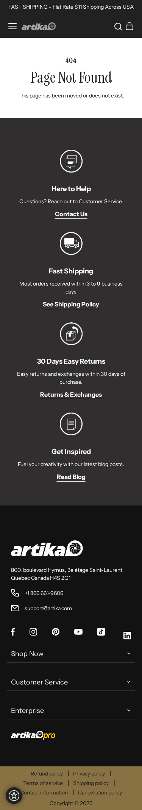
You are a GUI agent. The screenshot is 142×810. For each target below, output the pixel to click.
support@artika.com (48, 608)
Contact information (44, 792)
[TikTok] (101, 633)
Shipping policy (91, 783)
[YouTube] (78, 632)
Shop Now (27, 654)
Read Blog (71, 476)
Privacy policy (89, 773)
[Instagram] (33, 633)
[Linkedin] (127, 637)
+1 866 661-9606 (44, 593)
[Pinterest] (55, 633)
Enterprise (27, 710)
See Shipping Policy (71, 304)
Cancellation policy (100, 792)
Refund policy (47, 773)
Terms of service (43, 783)
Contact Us (71, 214)
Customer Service (39, 682)
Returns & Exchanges (71, 394)
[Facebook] (13, 633)
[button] (117, 26)
